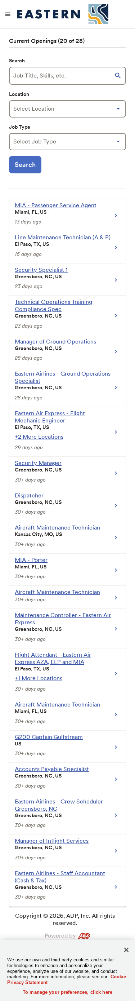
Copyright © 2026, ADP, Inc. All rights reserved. (65, 919)
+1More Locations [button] (38, 678)
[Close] (126, 950)
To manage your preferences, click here (67, 992)
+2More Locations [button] (39, 436)
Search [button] (25, 164)
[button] (118, 75)
